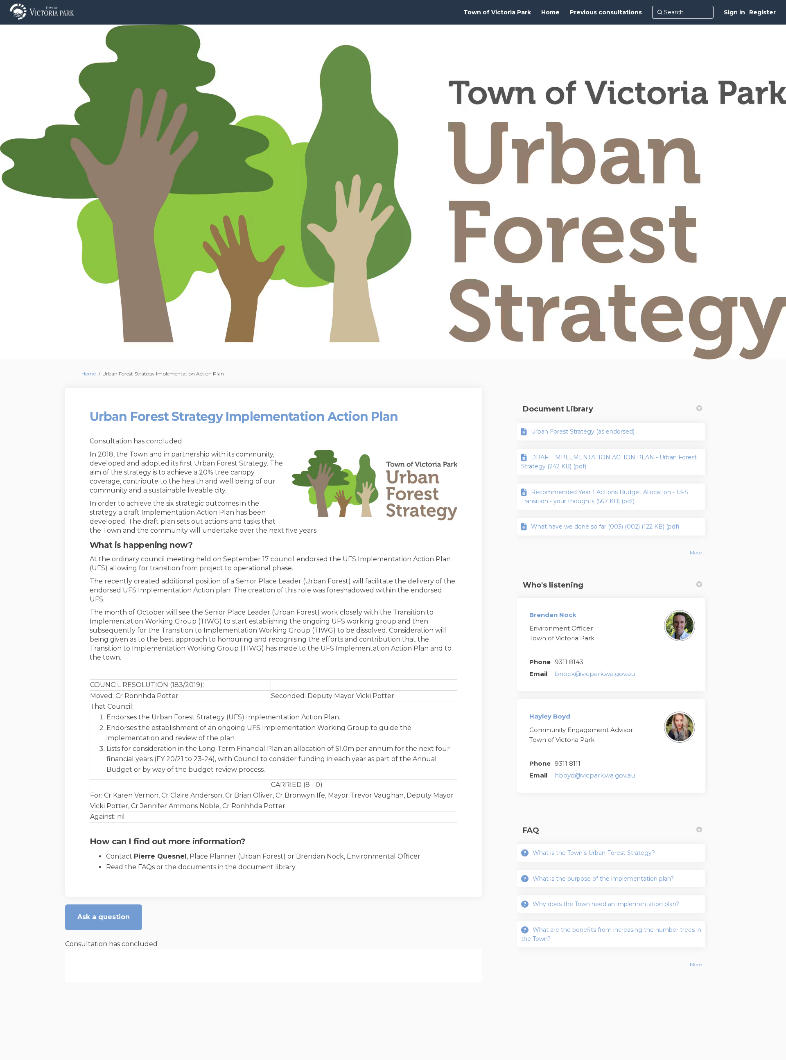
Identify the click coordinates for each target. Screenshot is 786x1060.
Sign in (734, 12)
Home (88, 374)
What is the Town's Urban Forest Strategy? (594, 853)
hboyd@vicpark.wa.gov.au (595, 775)
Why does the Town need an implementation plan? (606, 904)
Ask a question (103, 917)
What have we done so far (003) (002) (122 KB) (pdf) (605, 526)
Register (762, 12)
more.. (697, 552)
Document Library (558, 409)
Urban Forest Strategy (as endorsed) (583, 431)
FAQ (531, 830)
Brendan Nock (552, 615)
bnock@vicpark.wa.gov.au (595, 674)
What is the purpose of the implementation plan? (603, 878)
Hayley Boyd (549, 716)
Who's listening (553, 585)
